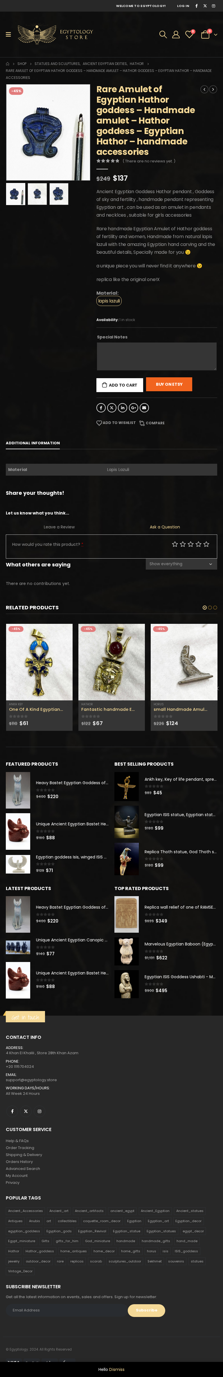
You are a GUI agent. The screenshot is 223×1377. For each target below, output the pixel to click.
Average (191, 544)
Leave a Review (59, 527)
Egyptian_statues (161, 1231)
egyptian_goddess (24, 1231)
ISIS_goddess (186, 1251)
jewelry (13, 1261)
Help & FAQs (17, 1141)
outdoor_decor (38, 1261)
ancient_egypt (122, 1211)
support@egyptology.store (31, 1080)
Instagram (39, 1111)
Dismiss (117, 1369)
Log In (183, 5)
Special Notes (112, 337)
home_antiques (73, 1251)
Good (198, 544)
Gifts (45, 1241)
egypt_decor (193, 1231)
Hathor (15, 704)
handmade (125, 1241)
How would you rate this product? (47, 544)
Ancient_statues (190, 1211)
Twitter (111, 407)
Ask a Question (165, 527)
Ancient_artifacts (89, 1211)
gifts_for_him (67, 1241)
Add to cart (123, 385)
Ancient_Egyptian (155, 1211)
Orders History (19, 1161)
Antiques (15, 1221)
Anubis (34, 1221)
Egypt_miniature (21, 1241)
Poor (175, 544)
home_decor (104, 1251)
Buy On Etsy (169, 384)
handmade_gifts (156, 1241)
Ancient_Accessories (25, 1211)
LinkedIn (122, 407)
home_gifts (130, 1251)
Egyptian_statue (126, 1231)
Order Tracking (20, 1147)
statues (197, 1261)
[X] (205, 6)
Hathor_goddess (40, 1251)
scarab (96, 1261)
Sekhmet (155, 1261)
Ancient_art (59, 1211)
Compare (155, 423)
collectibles (67, 1221)
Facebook (101, 407)
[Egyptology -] (51, 34)
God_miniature (97, 1241)
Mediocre (183, 544)
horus (151, 1251)
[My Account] (176, 34)
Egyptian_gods (59, 1231)
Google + (133, 407)
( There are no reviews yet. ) (149, 161)
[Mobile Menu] (10, 34)
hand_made (187, 1241)
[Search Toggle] (163, 34)
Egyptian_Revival (92, 1231)
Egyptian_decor (188, 1221)
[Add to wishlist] (69, 705)
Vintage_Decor (20, 1271)
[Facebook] (196, 6)
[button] (204, 607)
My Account (17, 1175)
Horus (86, 704)
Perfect (206, 544)
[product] (39, 662)
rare (60, 1261)
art (48, 1221)
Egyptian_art (158, 1221)
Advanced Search (23, 1168)
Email (144, 407)
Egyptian (134, 1221)
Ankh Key (161, 704)
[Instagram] (213, 6)
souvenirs (176, 1261)
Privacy (12, 1182)
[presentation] (13, 132)
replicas (77, 1261)
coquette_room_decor (102, 1221)
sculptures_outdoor (125, 1261)
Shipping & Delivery (24, 1154)
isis (165, 1251)
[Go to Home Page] (7, 63)
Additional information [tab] (33, 443)
